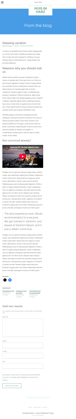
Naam (4, 341)
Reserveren (37, 407)
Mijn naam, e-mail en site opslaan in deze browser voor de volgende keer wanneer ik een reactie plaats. (21, 377)
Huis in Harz (40, 10)
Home (30, 407)
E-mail (5, 351)
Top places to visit (8, 291)
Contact (45, 407)
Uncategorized (26, 46)
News (16, 46)
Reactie (5, 317)
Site (3, 361)
